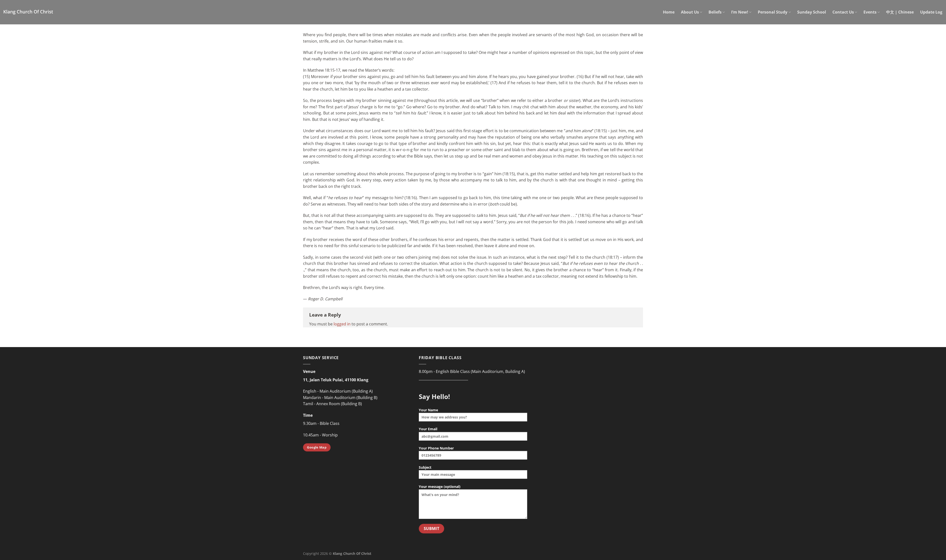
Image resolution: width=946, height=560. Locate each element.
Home (669, 12)
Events (870, 12)
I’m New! (739, 12)
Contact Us (843, 12)
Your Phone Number (436, 448)
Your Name (428, 410)
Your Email (428, 429)
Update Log (931, 12)
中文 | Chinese (900, 12)
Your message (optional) (439, 486)
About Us (690, 12)
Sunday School (811, 12)
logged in (342, 324)
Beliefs (715, 12)
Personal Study (772, 12)
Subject (425, 467)
